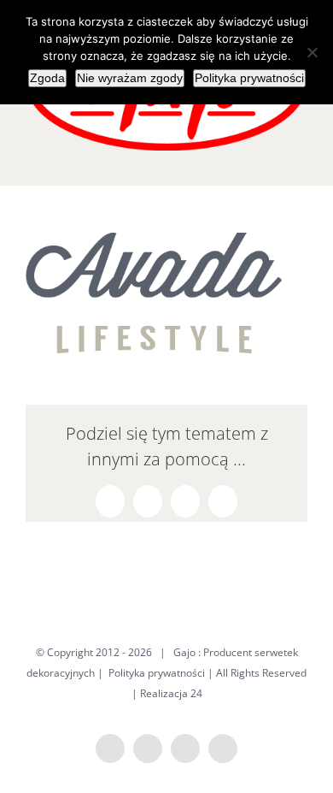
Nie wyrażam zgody (130, 78)
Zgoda (47, 78)
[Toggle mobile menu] (300, 160)
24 (196, 693)
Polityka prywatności (156, 673)
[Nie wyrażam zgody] (311, 52)
